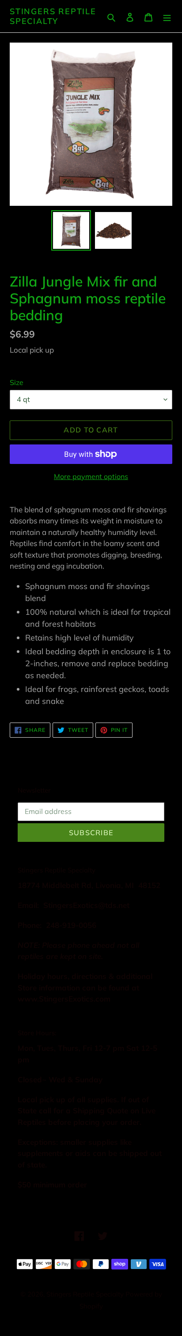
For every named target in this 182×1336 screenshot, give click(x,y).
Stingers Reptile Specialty (53, 16)
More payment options (91, 476)
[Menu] (167, 16)
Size (16, 382)
